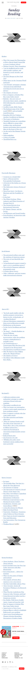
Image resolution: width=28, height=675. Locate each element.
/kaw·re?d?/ (5, 309)
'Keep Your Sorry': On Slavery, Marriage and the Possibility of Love (13, 193)
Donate (4, 655)
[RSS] (12, 662)
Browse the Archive (18, 656)
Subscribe (23, 2)
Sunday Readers (11, 18)
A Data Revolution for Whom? (13, 508)
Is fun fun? (6, 197)
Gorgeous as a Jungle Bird (11, 177)
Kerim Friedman (7, 557)
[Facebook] (3, 662)
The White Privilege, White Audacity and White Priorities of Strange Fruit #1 (13, 201)
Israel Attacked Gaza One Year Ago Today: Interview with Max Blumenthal (14, 567)
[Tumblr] (7, 662)
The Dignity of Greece (10, 92)
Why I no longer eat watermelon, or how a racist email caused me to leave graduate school (14, 409)
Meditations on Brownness (12, 325)
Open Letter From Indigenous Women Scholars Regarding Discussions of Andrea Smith (13, 616)
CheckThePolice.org (9, 139)
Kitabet (4, 56)
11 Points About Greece (10, 271)
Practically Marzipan (8, 173)
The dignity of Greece (10, 355)
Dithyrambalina (8, 135)
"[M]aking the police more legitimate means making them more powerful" (13, 441)
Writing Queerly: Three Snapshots (14, 66)
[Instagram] (10, 662)
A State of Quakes (9, 137)
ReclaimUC (5, 393)
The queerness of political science (14, 349)
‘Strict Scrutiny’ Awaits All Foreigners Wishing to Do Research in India (14, 588)
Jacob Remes (6, 251)
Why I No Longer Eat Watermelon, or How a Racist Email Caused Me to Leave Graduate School (14, 62)
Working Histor (8, 524)
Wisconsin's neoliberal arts (12, 405)
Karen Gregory (6, 477)
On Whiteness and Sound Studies (14, 213)
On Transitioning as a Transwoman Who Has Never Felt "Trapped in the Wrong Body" (14, 345)
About (3, 656)
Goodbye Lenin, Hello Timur (12, 107)
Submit (4, 654)
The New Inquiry (13, 2)
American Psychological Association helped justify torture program (14, 431)
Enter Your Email (18, 631)
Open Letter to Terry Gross (12, 608)
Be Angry (6, 481)
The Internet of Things (10, 487)
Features (14, 6)
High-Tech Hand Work (10, 510)
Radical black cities (9, 435)
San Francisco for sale (10, 437)
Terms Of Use (18, 657)
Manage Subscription (18, 653)
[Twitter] (5, 662)
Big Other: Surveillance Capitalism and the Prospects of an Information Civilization (14, 495)
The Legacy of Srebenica (11, 119)
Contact (4, 653)
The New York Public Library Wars (14, 584)
